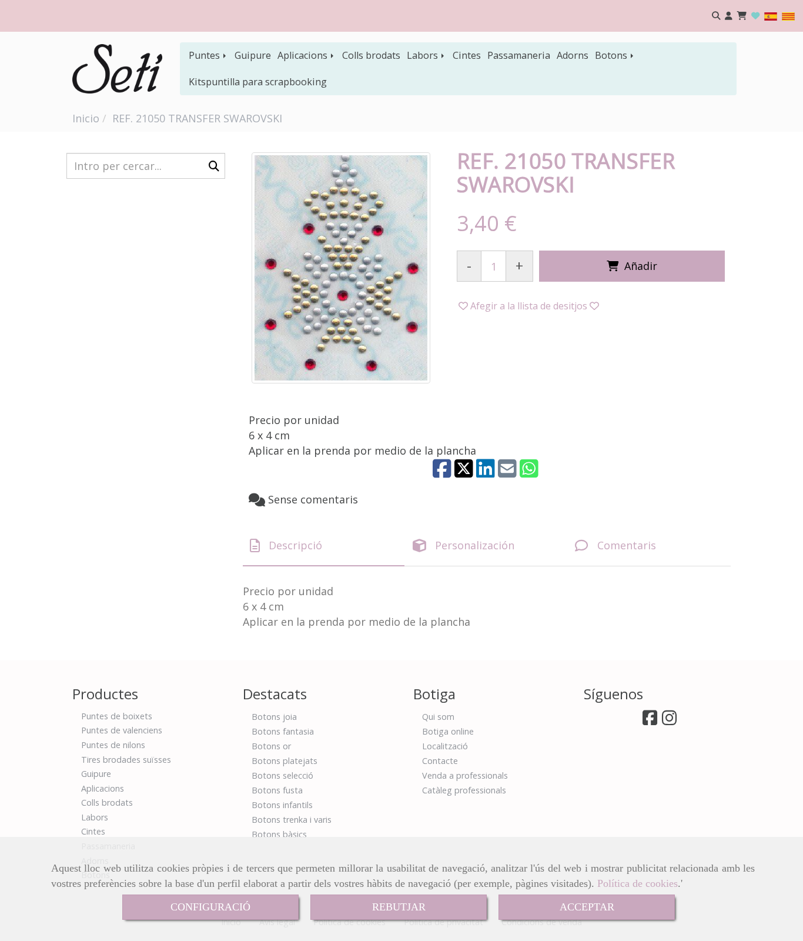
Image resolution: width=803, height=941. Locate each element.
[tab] (323, 546)
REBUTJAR (399, 907)
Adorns (572, 55)
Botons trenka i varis (292, 819)
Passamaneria (518, 55)
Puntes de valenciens (121, 730)
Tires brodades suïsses (126, 759)
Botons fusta (277, 790)
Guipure (253, 55)
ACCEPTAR (587, 907)
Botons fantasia (283, 731)
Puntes (205, 55)
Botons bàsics (279, 834)
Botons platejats (284, 760)
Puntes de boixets (116, 716)
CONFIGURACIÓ (210, 907)
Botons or (271, 746)
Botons (612, 55)
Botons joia (274, 716)
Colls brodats (371, 55)
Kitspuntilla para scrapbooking (258, 81)
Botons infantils (282, 804)
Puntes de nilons (113, 744)
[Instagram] (669, 720)
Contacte (440, 760)
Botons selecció (282, 775)
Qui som (438, 716)
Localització (445, 746)
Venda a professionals (465, 775)
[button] (728, 16)
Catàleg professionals (464, 790)
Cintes (467, 55)
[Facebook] (650, 720)
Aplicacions (303, 55)
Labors (423, 55)
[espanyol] (770, 15)
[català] (788, 15)
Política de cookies (637, 883)
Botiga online (448, 731)
